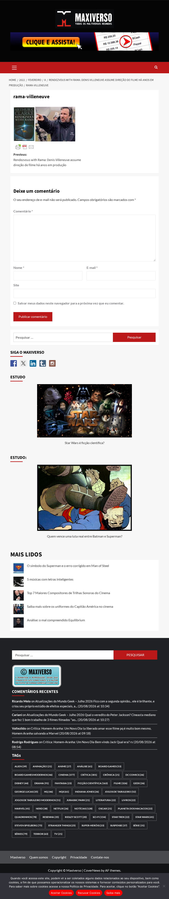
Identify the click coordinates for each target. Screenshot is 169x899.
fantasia (63, 783)
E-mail (92, 267)
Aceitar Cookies (61, 892)
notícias (83, 808)
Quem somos (38, 857)
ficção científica (93, 783)
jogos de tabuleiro (120, 791)
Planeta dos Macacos (135, 808)
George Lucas (26, 791)
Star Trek (120, 817)
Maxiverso (17, 857)
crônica (111, 774)
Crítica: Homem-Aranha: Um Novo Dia (56, 728)
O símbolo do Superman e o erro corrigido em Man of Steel (68, 566)
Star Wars (144, 817)
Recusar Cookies (89, 892)
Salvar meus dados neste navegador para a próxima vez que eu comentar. (71, 303)
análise (84, 766)
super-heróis (93, 825)
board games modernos (34, 774)
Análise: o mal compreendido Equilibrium (56, 620)
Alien (21, 766)
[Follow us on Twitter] (23, 363)
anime (64, 766)
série (139, 825)
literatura (106, 800)
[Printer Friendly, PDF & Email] (24, 146)
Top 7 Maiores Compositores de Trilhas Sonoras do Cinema (68, 593)
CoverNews (92, 870)
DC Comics (135, 774)
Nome (18, 267)
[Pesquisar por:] (63, 337)
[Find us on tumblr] (42, 363)
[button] (14, 67)
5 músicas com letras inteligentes (50, 579)
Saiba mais (113, 892)
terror (40, 833)
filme (120, 783)
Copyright (59, 857)
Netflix (61, 808)
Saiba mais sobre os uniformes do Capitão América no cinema (70, 606)
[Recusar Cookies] (164, 886)
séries (21, 833)
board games (109, 766)
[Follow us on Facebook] (13, 363)
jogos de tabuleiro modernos (38, 800)
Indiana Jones (87, 791)
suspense (118, 825)
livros (129, 800)
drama (41, 783)
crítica (89, 774)
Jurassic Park (78, 800)
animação (42, 766)
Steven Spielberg (28, 825)
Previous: (47, 159)
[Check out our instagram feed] (52, 363)
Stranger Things (62, 825)
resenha (51, 817)
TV (58, 833)
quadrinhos (26, 817)
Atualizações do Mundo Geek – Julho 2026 (64, 701)
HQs (64, 791)
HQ (48, 791)
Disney (21, 783)
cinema (67, 774)
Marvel (22, 808)
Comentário (23, 211)
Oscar (105, 808)
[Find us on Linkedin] (33, 363)
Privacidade (78, 857)
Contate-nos (100, 857)
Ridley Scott (76, 817)
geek (139, 783)
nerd (42, 808)
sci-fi (99, 817)
